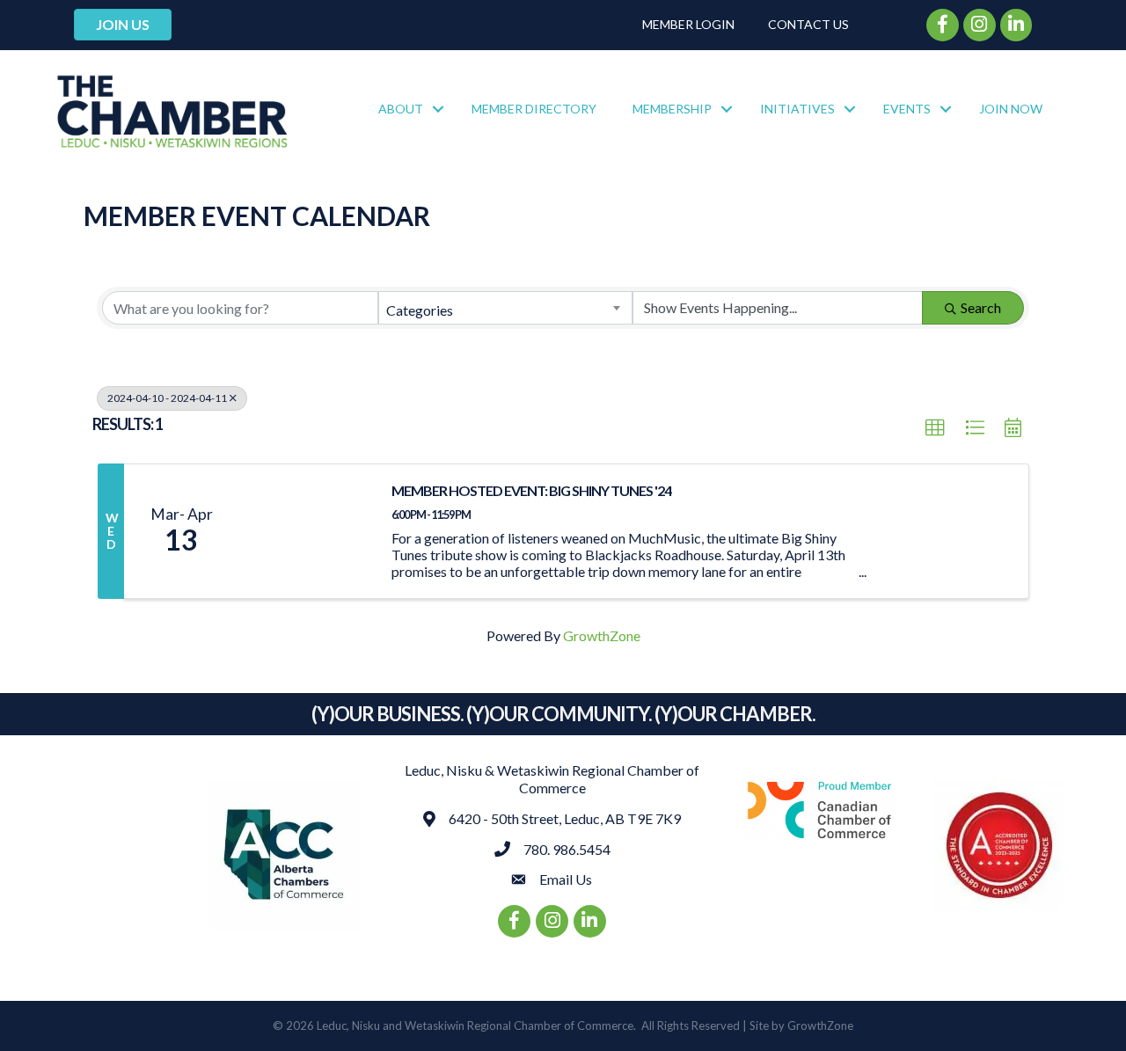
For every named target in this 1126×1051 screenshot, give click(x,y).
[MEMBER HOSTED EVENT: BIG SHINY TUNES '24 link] (306, 531)
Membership (672, 108)
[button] (935, 428)
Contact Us (808, 24)
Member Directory (534, 108)
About (400, 108)
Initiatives (797, 108)
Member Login (688, 24)
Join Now (1010, 108)
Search (981, 307)
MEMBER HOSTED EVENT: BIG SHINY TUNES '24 (531, 490)
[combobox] (505, 308)
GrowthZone (601, 635)
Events (907, 108)
